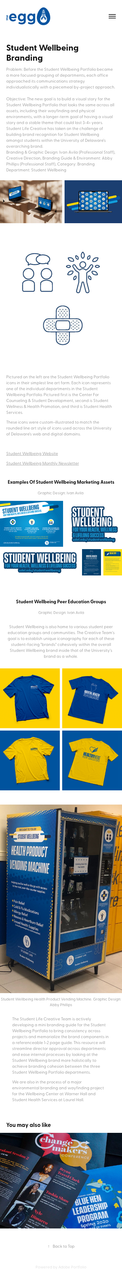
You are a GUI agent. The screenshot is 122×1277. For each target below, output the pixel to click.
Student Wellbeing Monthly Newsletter (42, 463)
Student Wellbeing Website (32, 453)
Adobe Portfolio (72, 1266)
